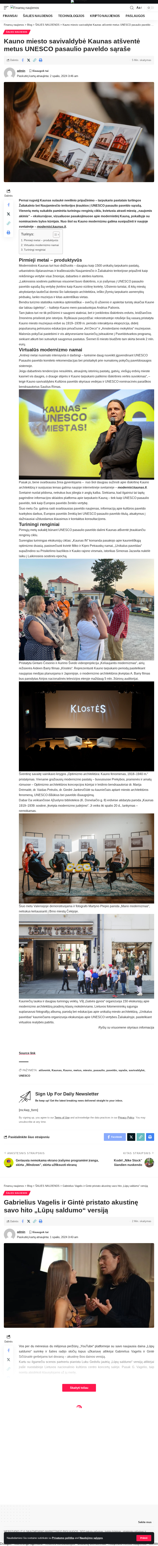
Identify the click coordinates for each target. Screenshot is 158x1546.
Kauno (67, 1070)
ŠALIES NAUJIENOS (16, 32)
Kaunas (57, 1070)
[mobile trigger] (7, 7)
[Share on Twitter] (28, 60)
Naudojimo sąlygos (91, 1538)
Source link (27, 1053)
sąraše (122, 1070)
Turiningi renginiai (34, 249)
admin (21, 70)
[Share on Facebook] (22, 60)
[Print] (40, 60)
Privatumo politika (63, 1538)
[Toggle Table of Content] (54, 234)
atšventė (44, 1070)
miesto (87, 1070)
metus (77, 1070)
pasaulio (99, 1070)
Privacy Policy (126, 1117)
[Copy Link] (34, 60)
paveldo (111, 1070)
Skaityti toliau (79, 1387)
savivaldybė (137, 1070)
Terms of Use (62, 1117)
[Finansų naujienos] (24, 7)
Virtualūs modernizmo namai (41, 245)
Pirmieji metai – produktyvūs (41, 240)
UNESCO (24, 1075)
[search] (131, 8)
